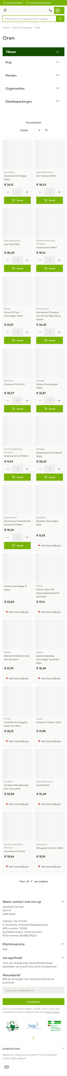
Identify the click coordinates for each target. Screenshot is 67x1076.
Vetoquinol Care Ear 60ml (49, 847)
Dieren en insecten (22, 27)
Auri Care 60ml (12, 244)
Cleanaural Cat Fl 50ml (16, 455)
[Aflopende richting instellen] (46, 130)
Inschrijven (33, 1001)
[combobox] (29, 18)
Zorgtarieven (49, 966)
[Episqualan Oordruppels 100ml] (49, 431)
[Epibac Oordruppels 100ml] (49, 363)
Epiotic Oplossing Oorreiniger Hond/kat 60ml (47, 659)
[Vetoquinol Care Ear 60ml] (49, 826)
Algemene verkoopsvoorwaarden (20, 1054)
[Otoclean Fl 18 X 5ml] (17, 363)
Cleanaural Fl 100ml (46, 247)
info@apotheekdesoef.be (33, 924)
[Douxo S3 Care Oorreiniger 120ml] (17, 291)
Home (6, 27)
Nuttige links (21, 963)
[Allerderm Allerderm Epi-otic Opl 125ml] (17, 634)
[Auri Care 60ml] (17, 222)
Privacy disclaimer (47, 1054)
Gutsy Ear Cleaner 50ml (48, 722)
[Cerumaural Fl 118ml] (17, 826)
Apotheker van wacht (15, 966)
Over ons (8, 963)
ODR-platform (18, 1058)
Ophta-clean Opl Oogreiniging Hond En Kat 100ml (47, 593)
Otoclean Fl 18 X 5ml (14, 384)
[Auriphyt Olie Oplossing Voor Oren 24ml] (17, 763)
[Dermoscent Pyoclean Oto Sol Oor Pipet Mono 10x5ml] (49, 291)
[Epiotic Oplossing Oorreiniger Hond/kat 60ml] (49, 634)
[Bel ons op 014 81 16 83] (50, 10)
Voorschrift (34, 966)
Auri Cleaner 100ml (46, 175)
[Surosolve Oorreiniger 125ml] (17, 154)
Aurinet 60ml (42, 785)
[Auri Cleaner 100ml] (49, 154)
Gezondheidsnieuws (41, 963)
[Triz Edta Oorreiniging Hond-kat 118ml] (17, 701)
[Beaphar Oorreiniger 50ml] (49, 499)
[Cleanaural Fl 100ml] (49, 222)
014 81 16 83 (20, 921)
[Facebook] (33, 1038)
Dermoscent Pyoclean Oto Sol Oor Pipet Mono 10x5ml (48, 315)
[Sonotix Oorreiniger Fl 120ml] (17, 568)
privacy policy (52, 1011)
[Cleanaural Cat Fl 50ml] (17, 431)
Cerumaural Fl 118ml (14, 851)
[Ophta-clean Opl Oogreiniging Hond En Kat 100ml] (49, 568)
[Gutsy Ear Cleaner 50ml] (49, 701)
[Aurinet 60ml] (49, 763)
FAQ (5, 949)
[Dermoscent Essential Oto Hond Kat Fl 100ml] (17, 499)
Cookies (6, 1058)
